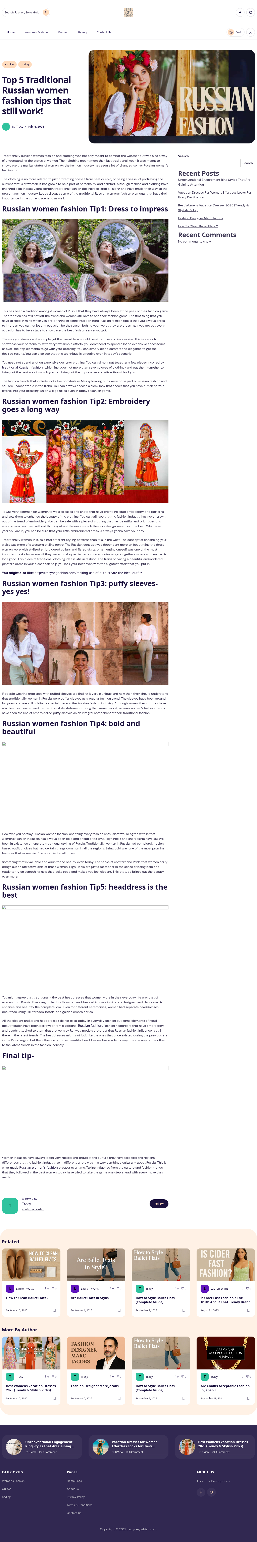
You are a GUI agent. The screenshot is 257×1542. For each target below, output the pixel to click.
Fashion (9, 64)
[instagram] (250, 12)
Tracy (26, 1203)
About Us (73, 1489)
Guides (62, 32)
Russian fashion (90, 1025)
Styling (82, 32)
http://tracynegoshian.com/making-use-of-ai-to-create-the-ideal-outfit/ (88, 573)
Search (183, 156)
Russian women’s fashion (38, 1167)
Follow (159, 1204)
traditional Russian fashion (22, 367)
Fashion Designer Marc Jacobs (200, 218)
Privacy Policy (76, 1497)
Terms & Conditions (79, 1505)
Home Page (74, 1481)
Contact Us (104, 32)
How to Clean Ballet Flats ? (198, 226)
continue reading (33, 1209)
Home (11, 32)
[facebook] (240, 12)
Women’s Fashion (36, 32)
